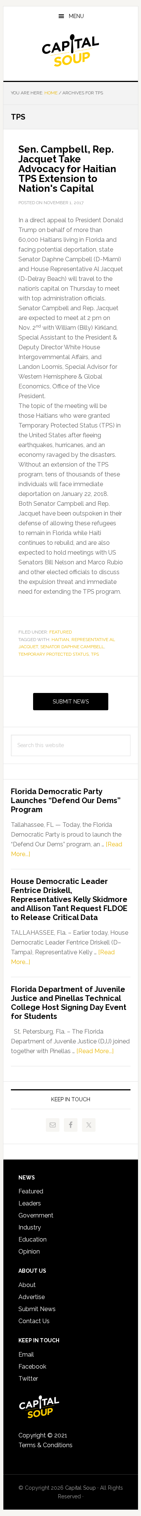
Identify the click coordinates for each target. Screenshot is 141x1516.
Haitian (60, 639)
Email (26, 1354)
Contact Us (34, 1321)
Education (32, 1239)
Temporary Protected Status (53, 654)
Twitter (28, 1378)
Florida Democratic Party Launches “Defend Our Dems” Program (66, 800)
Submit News (70, 702)
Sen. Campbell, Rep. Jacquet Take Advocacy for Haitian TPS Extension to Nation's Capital (67, 169)
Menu (76, 16)
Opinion (29, 1251)
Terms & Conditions (45, 1445)
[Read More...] (95, 1051)
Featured (60, 632)
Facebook (32, 1366)
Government (35, 1215)
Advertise (31, 1297)
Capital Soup (70, 50)
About (27, 1285)
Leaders (29, 1203)
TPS (95, 654)
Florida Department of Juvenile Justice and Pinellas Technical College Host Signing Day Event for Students (68, 1003)
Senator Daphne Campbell (72, 646)
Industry (29, 1227)
